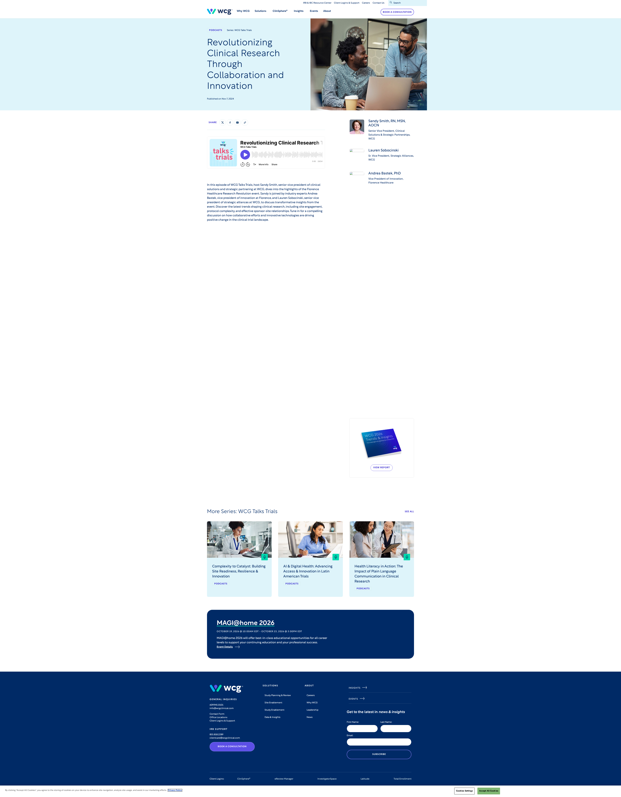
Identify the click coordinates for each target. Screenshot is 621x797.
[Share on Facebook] (230, 122)
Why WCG (243, 11)
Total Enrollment (402, 779)
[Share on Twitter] (222, 122)
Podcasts (215, 30)
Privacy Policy (175, 790)
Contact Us (378, 3)
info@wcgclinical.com (222, 708)
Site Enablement (273, 703)
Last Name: (386, 722)
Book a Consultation (397, 12)
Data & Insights (272, 717)
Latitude (365, 779)
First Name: (353, 722)
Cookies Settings (464, 791)
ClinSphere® (243, 779)
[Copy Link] (245, 122)
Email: (350, 735)
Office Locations (218, 717)
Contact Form (217, 714)
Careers (366, 3)
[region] (310, 791)
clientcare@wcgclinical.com (225, 738)
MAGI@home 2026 (245, 623)
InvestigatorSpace (327, 779)
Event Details (225, 647)
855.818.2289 (216, 734)
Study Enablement (274, 710)
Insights (354, 688)
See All (409, 511)
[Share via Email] (237, 122)
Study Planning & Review (278, 695)
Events (314, 11)
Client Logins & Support (346, 3)
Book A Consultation (232, 746)
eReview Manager (284, 779)
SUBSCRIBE (379, 754)
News (310, 717)
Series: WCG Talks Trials (239, 30)
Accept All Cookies (488, 791)
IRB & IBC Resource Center (317, 3)
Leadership (312, 710)
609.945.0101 (216, 705)
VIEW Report (381, 467)
